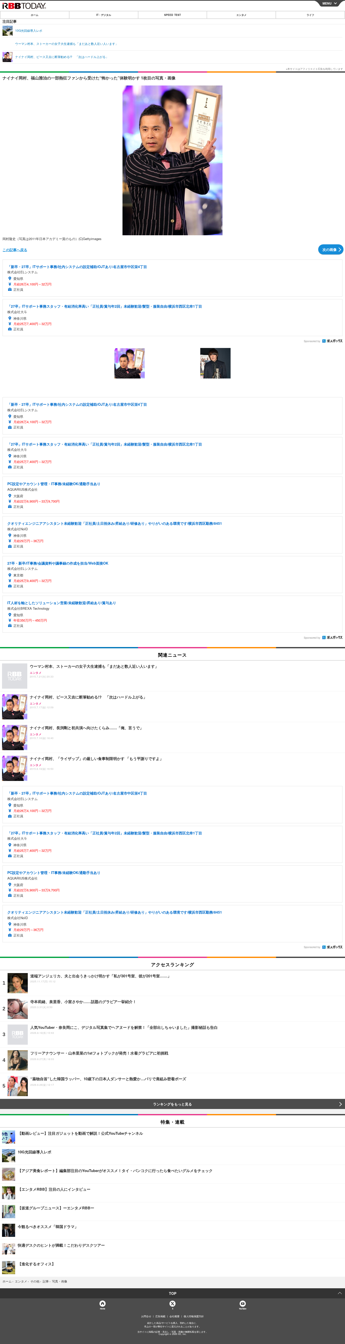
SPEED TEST (172, 15)
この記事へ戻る (15, 249)
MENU (327, 3)
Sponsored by (312, 341)
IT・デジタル (103, 15)
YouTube (242, 1308)
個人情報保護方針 (194, 1316)
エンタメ (241, 15)
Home (102, 1308)
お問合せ (146, 1316)
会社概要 (174, 1316)
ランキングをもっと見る (172, 1103)
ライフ (310, 15)
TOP (172, 1293)
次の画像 (330, 249)
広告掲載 (160, 1316)
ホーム (34, 15)
